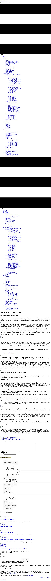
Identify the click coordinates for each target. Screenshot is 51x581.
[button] (25, 559)
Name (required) (4, 452)
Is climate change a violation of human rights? (13, 549)
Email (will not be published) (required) (9, 453)
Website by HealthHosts (45, 577)
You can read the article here (9, 352)
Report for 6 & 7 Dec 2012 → (17, 439)
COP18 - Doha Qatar (9, 438)
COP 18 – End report (6, 526)
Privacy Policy (30, 575)
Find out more (12, 573)
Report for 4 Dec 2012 (6, 532)
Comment (2, 451)
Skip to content (3, 1)
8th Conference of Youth (7, 519)
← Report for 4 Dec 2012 (5, 439)
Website (2, 455)
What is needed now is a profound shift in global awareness (17, 539)
